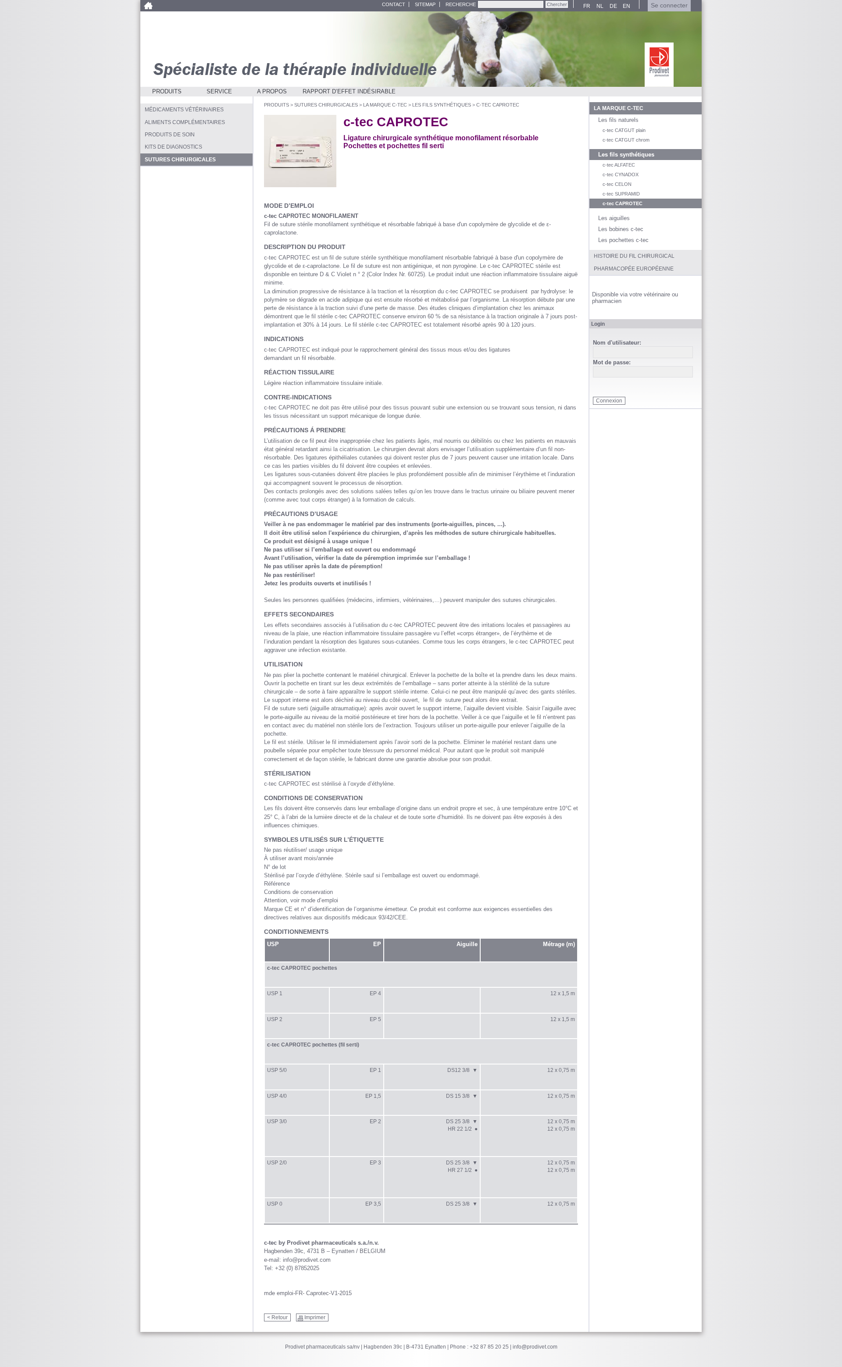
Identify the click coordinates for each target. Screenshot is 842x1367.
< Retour (277, 1317)
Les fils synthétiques (441, 104)
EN (625, 6)
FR (585, 6)
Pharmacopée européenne (634, 269)
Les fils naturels (618, 120)
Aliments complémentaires (185, 122)
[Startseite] (659, 65)
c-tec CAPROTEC (622, 203)
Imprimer (314, 1317)
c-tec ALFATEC (619, 164)
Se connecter (669, 5)
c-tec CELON (617, 184)
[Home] (148, 5)
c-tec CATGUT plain (624, 130)
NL (599, 6)
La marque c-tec (385, 104)
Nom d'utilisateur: (617, 343)
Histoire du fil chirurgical (634, 256)
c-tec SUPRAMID (621, 193)
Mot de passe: (612, 363)
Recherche (461, 4)
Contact (393, 4)
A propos (272, 91)
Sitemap (425, 4)
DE (612, 6)
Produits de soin (170, 135)
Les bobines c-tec (620, 229)
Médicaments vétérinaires (184, 110)
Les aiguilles (614, 218)
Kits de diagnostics (173, 147)
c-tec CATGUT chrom (626, 139)
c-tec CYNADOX (621, 174)
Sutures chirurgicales (326, 104)
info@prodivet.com (535, 1347)
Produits (167, 91)
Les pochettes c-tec (623, 240)
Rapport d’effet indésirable (349, 91)
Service (219, 91)
